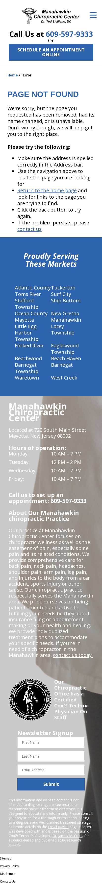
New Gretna (65, 313)
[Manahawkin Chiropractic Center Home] (51, 16)
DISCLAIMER (58, 826)
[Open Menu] (93, 15)
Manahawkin (66, 319)
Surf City (61, 294)
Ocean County (31, 313)
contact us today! (73, 655)
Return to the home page (47, 190)
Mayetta (24, 319)
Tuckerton (63, 287)
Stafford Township (26, 303)
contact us (29, 229)
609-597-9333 (69, 34)
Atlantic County (33, 287)
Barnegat (62, 364)
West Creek (64, 377)
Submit (51, 784)
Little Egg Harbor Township (26, 332)
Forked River (29, 345)
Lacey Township (63, 329)
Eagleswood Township (65, 348)
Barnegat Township (26, 368)
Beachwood (28, 358)
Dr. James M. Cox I (67, 835)
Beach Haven (66, 358)
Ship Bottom (65, 300)
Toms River (28, 294)
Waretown (27, 377)
